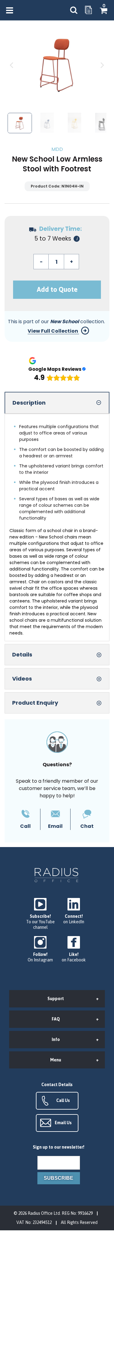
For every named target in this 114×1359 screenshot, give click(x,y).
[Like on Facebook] (74, 949)
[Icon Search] (73, 10)
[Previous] (12, 65)
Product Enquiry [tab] (35, 702)
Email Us (63, 1122)
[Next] (102, 65)
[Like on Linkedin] (74, 911)
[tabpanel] (57, 527)
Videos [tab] (22, 678)
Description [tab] (29, 402)
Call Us (63, 1100)
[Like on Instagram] (40, 949)
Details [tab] (22, 654)
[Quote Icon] (88, 10)
